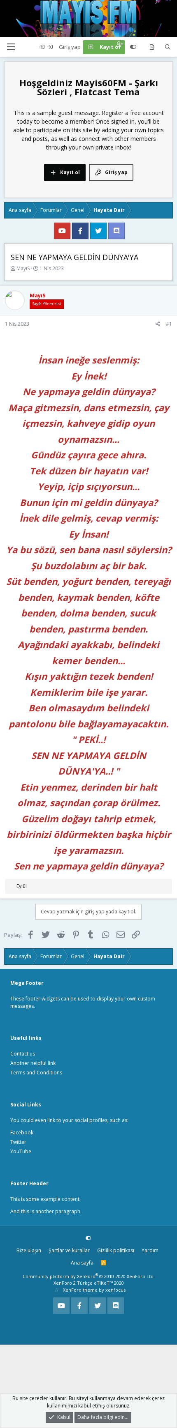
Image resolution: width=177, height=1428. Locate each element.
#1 (169, 323)
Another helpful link (33, 1063)
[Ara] (167, 47)
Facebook (21, 1132)
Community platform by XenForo (89, 1276)
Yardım (150, 1250)
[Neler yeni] (151, 47)
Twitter (18, 1141)
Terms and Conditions (36, 1072)
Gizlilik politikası (115, 1250)
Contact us (22, 1053)
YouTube (20, 1151)
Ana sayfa (82, 1262)
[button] (11, 47)
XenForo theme (80, 1290)
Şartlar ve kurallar (69, 1250)
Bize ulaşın (28, 1250)
